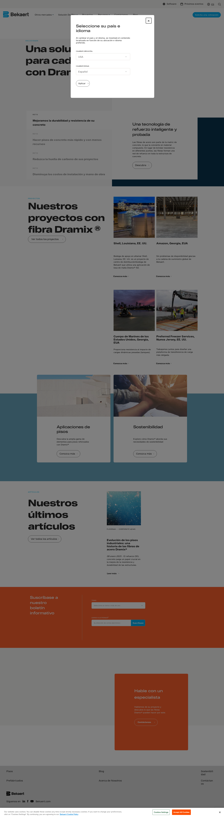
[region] (112, 812)
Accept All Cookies (181, 812)
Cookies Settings (161, 812)
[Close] (220, 812)
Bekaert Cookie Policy (69, 814)
